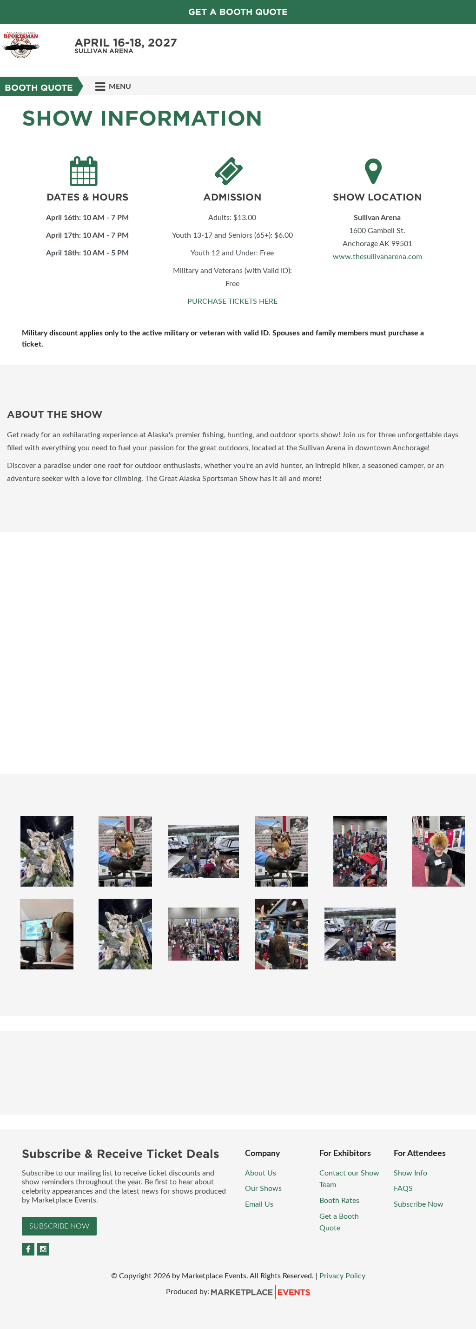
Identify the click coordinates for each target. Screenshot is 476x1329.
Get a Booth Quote (238, 12)
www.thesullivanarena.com (377, 256)
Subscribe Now (59, 1226)
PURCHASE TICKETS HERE (232, 301)
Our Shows (263, 1188)
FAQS (403, 1188)
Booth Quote (39, 88)
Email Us (259, 1204)
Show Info (410, 1173)
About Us (260, 1173)
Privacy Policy (342, 1276)
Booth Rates (339, 1200)
